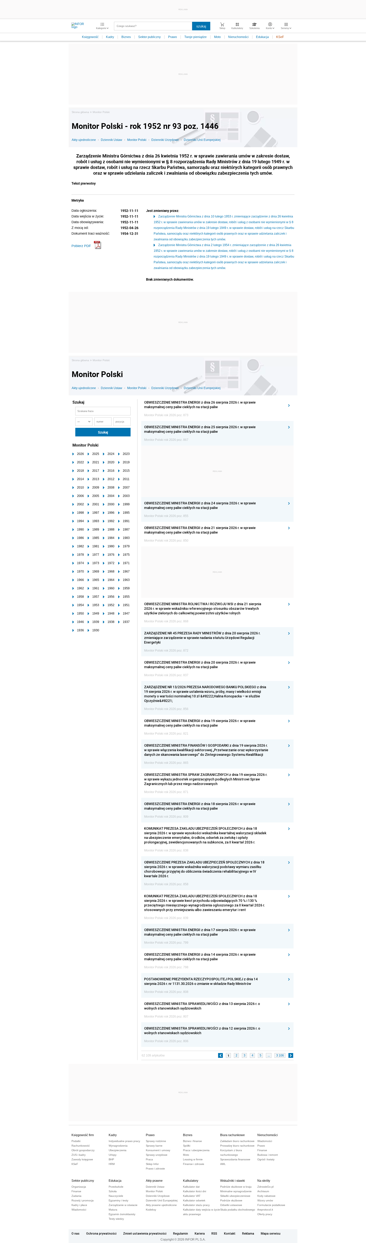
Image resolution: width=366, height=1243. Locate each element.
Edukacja (262, 37)
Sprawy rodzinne (156, 1141)
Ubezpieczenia (117, 1150)
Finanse (262, 1150)
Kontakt (229, 1233)
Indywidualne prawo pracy (124, 1141)
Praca (149, 1159)
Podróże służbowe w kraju (236, 1186)
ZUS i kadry (78, 1154)
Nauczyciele (116, 1195)
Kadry (110, 37)
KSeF (280, 37)
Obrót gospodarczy (83, 1150)
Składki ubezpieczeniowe (235, 1195)
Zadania (76, 1195)
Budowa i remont (267, 1154)
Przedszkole (116, 1186)
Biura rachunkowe (232, 1135)
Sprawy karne (154, 1145)
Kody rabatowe (266, 1195)
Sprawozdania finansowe (235, 1159)
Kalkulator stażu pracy (196, 1205)
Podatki (75, 1141)
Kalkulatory (190, 1180)
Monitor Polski (101, 112)
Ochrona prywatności (101, 1233)
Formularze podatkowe (271, 1205)
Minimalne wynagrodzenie (236, 1191)
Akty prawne (154, 1180)
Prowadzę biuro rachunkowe (237, 1145)
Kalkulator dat (191, 1186)
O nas (75, 1233)
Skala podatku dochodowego (237, 1209)
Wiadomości (264, 1141)
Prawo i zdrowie (155, 1168)
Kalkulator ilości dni (194, 1191)
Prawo (172, 37)
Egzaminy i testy (118, 1200)
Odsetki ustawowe (231, 1205)
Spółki (186, 1145)
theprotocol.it (265, 1209)
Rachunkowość (80, 1145)
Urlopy (112, 1154)
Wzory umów (265, 1200)
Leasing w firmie (193, 1159)
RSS (214, 1233)
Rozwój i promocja (82, 1200)
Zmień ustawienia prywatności (144, 1233)
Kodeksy (151, 1209)
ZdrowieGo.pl (265, 1186)
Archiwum (263, 1191)
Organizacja (78, 1186)
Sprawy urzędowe (156, 1154)
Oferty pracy (264, 1214)
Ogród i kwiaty (265, 1159)
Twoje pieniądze (195, 37)
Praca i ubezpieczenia (196, 1150)
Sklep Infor (152, 1163)
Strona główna (80, 112)
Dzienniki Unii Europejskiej (202, 139)
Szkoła (113, 1191)
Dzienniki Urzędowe (165, 139)
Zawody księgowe (82, 1159)
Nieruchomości (238, 37)
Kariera (200, 1233)
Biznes (126, 37)
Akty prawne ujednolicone (161, 1205)
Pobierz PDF (81, 246)
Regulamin (180, 1233)
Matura (113, 1209)
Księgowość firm (82, 1135)
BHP (111, 1159)
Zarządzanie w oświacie (123, 1205)
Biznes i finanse (192, 1141)
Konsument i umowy (158, 1150)
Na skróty (263, 1180)
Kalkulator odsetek (194, 1200)
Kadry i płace (79, 1205)
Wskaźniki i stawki (232, 1180)
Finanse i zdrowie (193, 1163)
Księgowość (90, 37)
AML (223, 1163)
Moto (217, 37)
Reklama (248, 1233)
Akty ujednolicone (84, 139)
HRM (112, 1163)
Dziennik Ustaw (111, 139)
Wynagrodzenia (118, 1145)
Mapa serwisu (270, 1233)
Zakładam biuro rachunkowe (237, 1141)
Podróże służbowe (231, 1200)
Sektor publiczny (149, 37)
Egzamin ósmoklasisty (122, 1214)
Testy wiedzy (116, 1218)
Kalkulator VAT (192, 1195)
